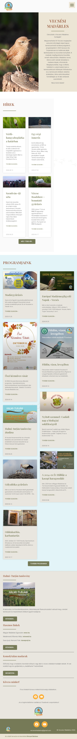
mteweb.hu (27, 636)
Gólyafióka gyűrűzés (16, 484)
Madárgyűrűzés (14, 294)
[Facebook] (35, 696)
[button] (72, 5)
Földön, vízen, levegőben (55, 364)
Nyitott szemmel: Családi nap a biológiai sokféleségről (55, 420)
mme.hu (27, 633)
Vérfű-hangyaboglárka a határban (15, 137)
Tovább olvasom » (12, 164)
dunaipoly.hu (25, 640)
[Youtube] (41, 696)
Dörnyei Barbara (32, 736)
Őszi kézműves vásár (16, 375)
